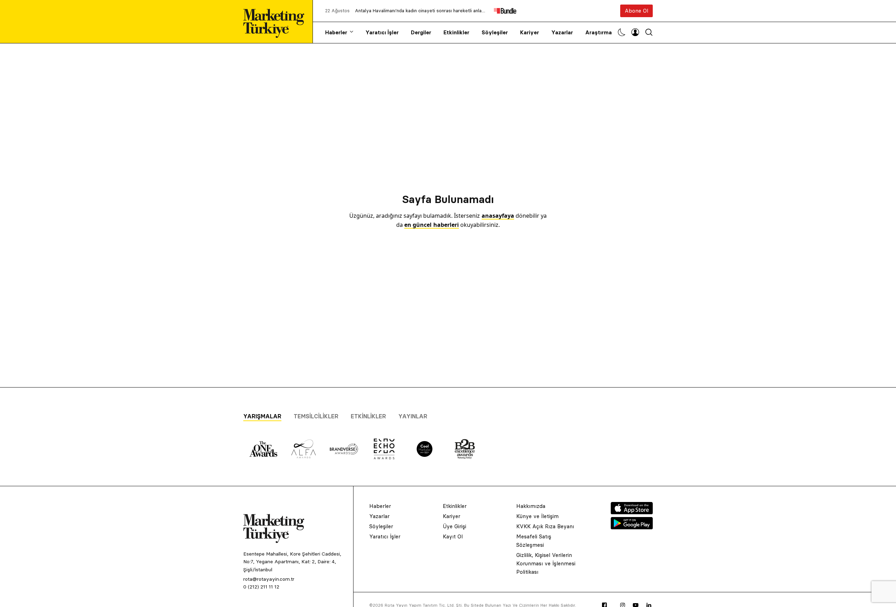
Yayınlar (412, 416)
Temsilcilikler (316, 416)
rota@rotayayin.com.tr (268, 579)
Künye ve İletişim (537, 516)
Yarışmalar (262, 416)
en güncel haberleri (431, 225)
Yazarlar (562, 32)
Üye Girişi (454, 526)
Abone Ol (636, 10)
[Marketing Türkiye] (276, 21)
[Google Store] (632, 527)
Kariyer (529, 32)
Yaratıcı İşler (382, 32)
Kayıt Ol (453, 536)
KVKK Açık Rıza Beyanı (545, 526)
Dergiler (421, 32)
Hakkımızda (530, 506)
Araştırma (598, 32)
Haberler (336, 32)
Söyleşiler (495, 32)
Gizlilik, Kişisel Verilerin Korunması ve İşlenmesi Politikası (545, 563)
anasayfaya (498, 215)
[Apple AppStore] (632, 512)
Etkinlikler (456, 32)
